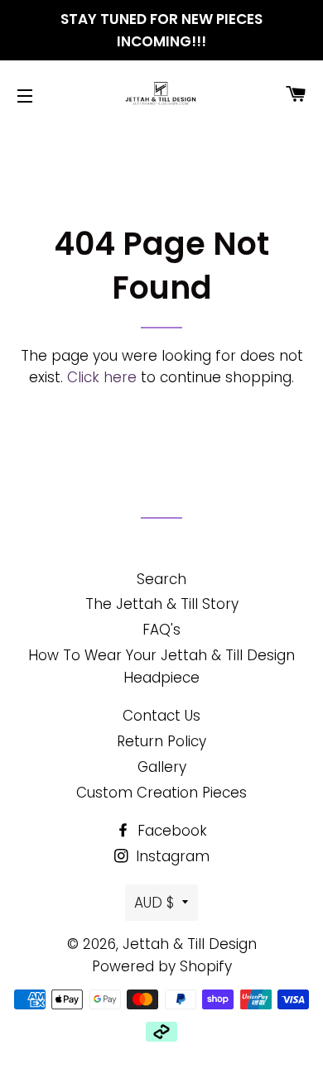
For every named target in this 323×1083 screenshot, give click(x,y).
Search (161, 579)
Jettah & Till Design (190, 944)
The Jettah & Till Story (162, 604)
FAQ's (161, 630)
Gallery (161, 767)
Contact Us (161, 716)
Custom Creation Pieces (161, 793)
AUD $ (154, 903)
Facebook (170, 831)
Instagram (171, 856)
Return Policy (161, 741)
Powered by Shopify (162, 966)
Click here (102, 377)
